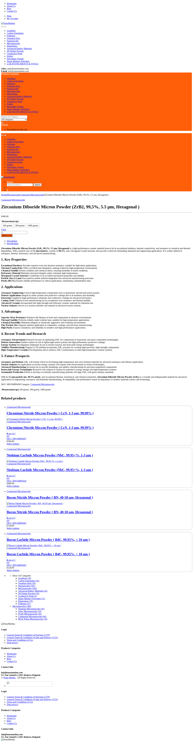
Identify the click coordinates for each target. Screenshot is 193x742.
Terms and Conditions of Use (20, 640)
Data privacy (12, 642)
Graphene (11, 30)
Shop (9, 16)
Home (4, 195)
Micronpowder (13, 43)
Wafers (10, 56)
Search (10, 182)
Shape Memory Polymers (18, 61)
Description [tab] (12, 241)
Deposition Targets (15, 59)
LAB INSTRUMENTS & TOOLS (22, 64)
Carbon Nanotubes (15, 33)
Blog (9, 8)
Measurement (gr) (10, 221)
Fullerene (11, 36)
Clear (3, 229)
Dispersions (12, 46)
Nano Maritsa (9, 677)
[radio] (7, 225)
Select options (13, 444)
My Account (12, 18)
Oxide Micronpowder (30, 614)
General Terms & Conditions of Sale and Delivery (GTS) (32, 637)
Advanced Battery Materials (19, 48)
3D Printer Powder (15, 51)
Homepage (12, 3)
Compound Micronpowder (32, 195)
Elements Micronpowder (31, 609)
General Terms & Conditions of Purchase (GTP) (28, 635)
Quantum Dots (13, 38)
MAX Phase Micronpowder (32, 619)
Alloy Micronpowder (29, 611)
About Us (11, 6)
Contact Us (12, 11)
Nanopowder (13, 41)
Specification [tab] (12, 243)
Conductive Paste (14, 53)
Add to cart (6, 235)
